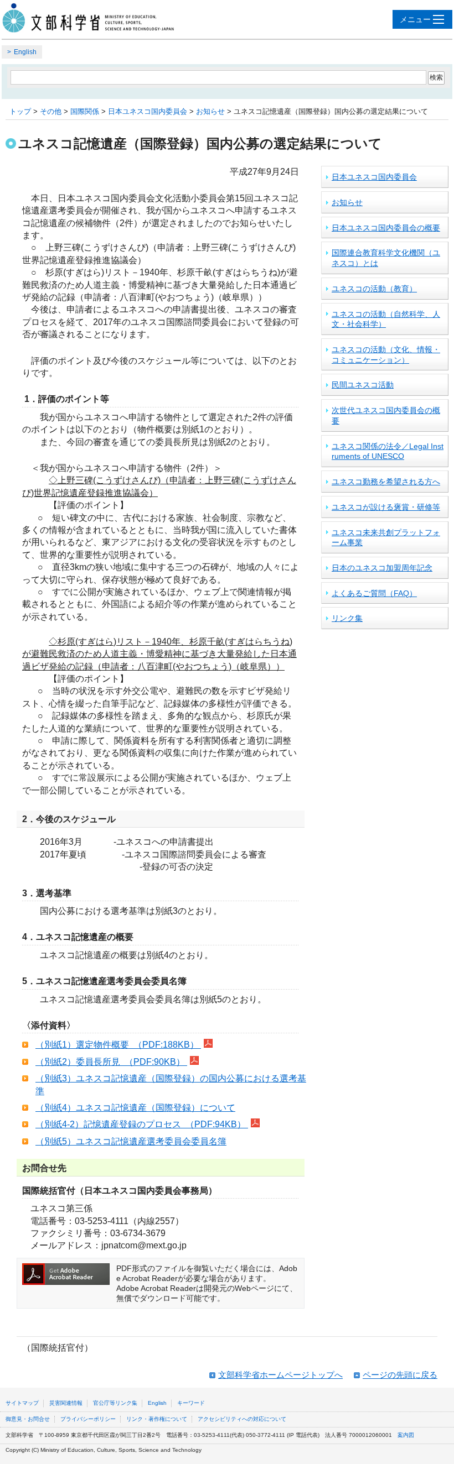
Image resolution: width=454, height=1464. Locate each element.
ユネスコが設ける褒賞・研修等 (386, 507)
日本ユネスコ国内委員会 (147, 111)
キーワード (191, 1403)
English (25, 52)
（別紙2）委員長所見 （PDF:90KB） (111, 1061)
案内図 (406, 1435)
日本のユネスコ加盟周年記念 (382, 567)
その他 (50, 111)
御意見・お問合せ (28, 1419)
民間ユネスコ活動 (363, 384)
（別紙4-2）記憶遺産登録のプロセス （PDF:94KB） (141, 1124)
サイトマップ (22, 1403)
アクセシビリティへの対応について (242, 1419)
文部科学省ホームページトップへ (280, 1374)
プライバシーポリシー (88, 1419)
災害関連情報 (65, 1403)
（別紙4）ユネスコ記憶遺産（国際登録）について (135, 1107)
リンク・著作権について (156, 1419)
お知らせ (210, 111)
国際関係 (84, 111)
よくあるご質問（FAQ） (374, 593)
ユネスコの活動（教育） (374, 288)
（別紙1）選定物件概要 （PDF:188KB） (118, 1044)
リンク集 (347, 618)
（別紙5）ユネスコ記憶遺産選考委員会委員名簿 (130, 1141)
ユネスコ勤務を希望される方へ (386, 481)
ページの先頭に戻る (400, 1374)
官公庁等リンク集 (115, 1403)
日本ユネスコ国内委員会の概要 (386, 227)
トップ (20, 111)
